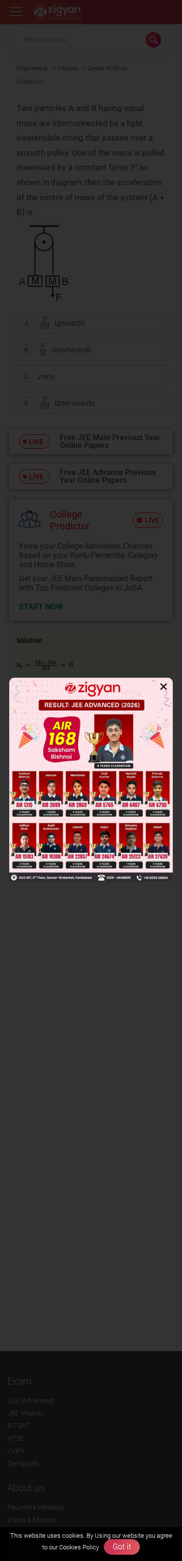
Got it (122, 1546)
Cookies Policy (78, 1547)
